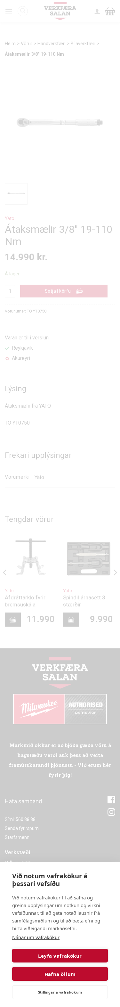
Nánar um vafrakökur (36, 937)
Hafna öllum (60, 974)
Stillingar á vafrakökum (60, 992)
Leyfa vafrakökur (60, 956)
